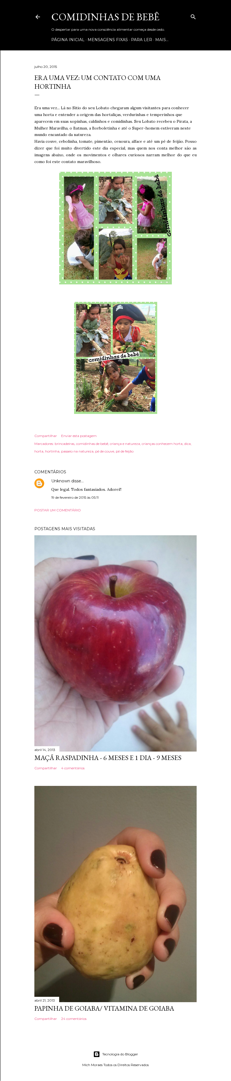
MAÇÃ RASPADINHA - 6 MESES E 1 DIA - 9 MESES (107, 757)
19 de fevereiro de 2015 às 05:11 (75, 497)
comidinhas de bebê (92, 444)
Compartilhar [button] (45, 436)
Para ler (141, 39)
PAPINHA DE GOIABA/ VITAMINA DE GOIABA (104, 1008)
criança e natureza (125, 444)
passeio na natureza (77, 451)
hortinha (52, 451)
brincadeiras (64, 444)
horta (38, 451)
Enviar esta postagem (79, 436)
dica (187, 444)
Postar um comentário (57, 510)
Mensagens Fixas (108, 39)
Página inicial (68, 39)
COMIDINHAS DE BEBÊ (105, 16)
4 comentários (73, 768)
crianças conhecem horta (162, 444)
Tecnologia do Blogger (120, 1054)
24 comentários (73, 1019)
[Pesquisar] (193, 15)
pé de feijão (125, 451)
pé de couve (104, 451)
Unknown (60, 480)
